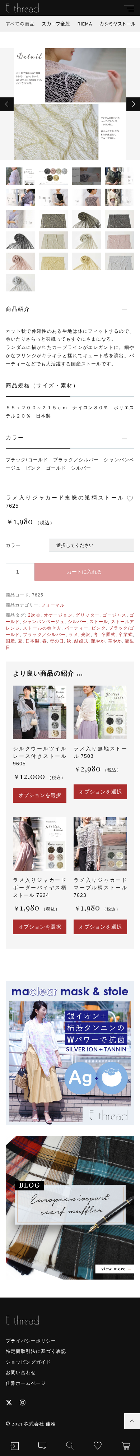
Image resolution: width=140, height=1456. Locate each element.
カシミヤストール (117, 23)
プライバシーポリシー (31, 1341)
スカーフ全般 (56, 23)
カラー (13, 545)
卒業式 (125, 634)
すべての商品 (20, 23)
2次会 (34, 615)
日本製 (32, 641)
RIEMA (85, 23)
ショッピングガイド (28, 1362)
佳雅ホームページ (26, 1383)
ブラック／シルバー (44, 634)
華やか (115, 641)
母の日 (57, 641)
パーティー (77, 628)
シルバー (77, 621)
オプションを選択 (39, 795)
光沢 (85, 634)
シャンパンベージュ (44, 621)
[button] (7, 104)
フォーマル (53, 605)
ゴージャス (115, 615)
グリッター (87, 615)
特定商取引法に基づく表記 (36, 1351)
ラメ (73, 634)
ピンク (99, 628)
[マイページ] (14, 1446)
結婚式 (81, 641)
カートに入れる (84, 572)
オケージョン (58, 615)
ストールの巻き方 (42, 628)
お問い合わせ (21, 1372)
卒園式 (108, 634)
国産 (10, 641)
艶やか (98, 641)
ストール (98, 621)
